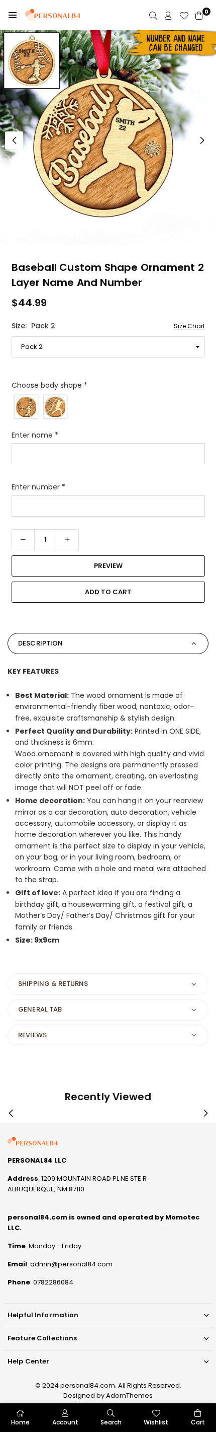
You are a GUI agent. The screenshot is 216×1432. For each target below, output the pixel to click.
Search (111, 1422)
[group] (108, 138)
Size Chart (189, 326)
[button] (12, 15)
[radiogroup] (108, 407)
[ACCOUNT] (168, 15)
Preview (108, 565)
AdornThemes (129, 1395)
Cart (198, 1422)
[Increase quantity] (67, 540)
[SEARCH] (153, 15)
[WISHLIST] (184, 15)
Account (65, 1422)
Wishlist (156, 1422)
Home (20, 1422)
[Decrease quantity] (23, 540)
